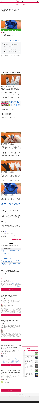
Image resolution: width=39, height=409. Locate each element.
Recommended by (32, 377)
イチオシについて (15, 396)
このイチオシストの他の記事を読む (15, 40)
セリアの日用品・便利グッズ (11, 7)
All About (25, 396)
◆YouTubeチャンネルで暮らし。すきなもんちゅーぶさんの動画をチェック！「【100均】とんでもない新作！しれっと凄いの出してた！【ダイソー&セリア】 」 (11, 204)
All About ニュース (30, 396)
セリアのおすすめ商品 (3, 7)
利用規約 (10, 396)
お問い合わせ (21, 396)
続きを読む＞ (11, 289)
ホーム (7, 396)
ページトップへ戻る (18, 394)
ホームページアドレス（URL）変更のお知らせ (19, 4)
